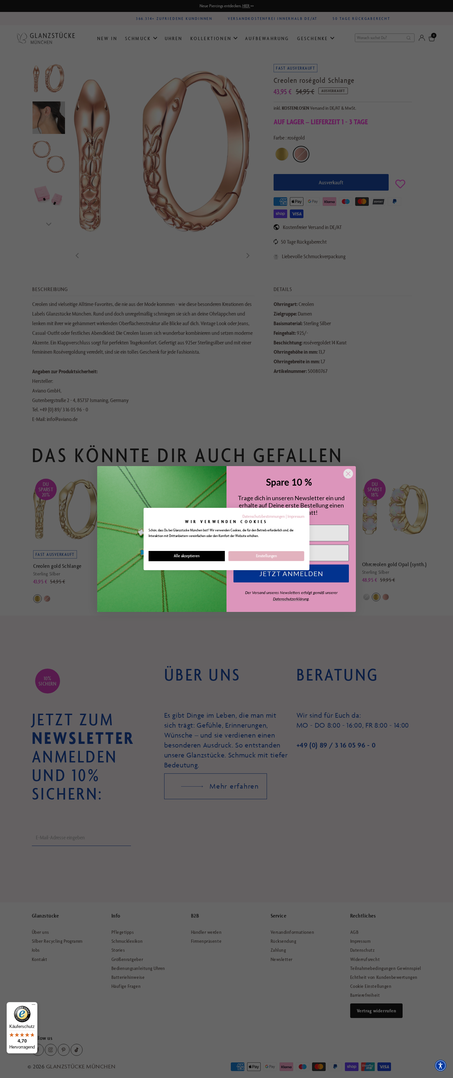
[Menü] (33, 1006)
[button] (440, 1065)
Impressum (296, 516)
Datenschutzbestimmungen (263, 516)
